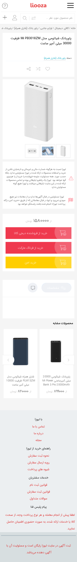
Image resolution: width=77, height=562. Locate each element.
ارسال (29, 69)
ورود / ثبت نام (13, 16)
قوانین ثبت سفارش (38, 491)
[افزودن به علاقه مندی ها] (48, 69)
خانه (73, 28)
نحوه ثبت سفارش (38, 455)
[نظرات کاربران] (32, 289)
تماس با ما (38, 426)
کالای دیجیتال (62, 28)
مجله (38, 440)
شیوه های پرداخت (38, 469)
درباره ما (38, 433)
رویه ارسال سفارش (39, 462)
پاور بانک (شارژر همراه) (26, 28)
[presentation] (68, 360)
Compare (50, 393)
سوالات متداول (38, 498)
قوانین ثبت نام (38, 485)
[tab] (56, 287)
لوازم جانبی (46, 28)
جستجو (25, 18)
